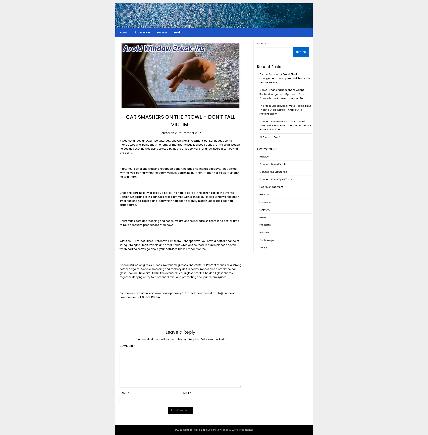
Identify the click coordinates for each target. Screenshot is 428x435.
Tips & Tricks (142, 32)
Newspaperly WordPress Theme (235, 429)
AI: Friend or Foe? (269, 137)
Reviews (162, 32)
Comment (127, 346)
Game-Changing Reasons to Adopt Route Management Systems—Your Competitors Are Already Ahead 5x (281, 94)
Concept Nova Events (273, 164)
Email (186, 393)
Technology (266, 240)
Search (261, 43)
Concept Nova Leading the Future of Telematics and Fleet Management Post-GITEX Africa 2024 (285, 125)
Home (123, 32)
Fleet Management (271, 187)
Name (124, 393)
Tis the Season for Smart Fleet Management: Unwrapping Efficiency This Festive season (284, 78)
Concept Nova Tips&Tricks (275, 179)
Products (180, 32)
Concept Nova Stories (273, 172)
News (262, 217)
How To (264, 194)
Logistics (264, 209)
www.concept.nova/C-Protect (175, 293)
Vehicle (264, 247)
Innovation (266, 202)
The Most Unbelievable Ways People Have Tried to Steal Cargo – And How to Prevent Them (285, 110)
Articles (264, 156)
